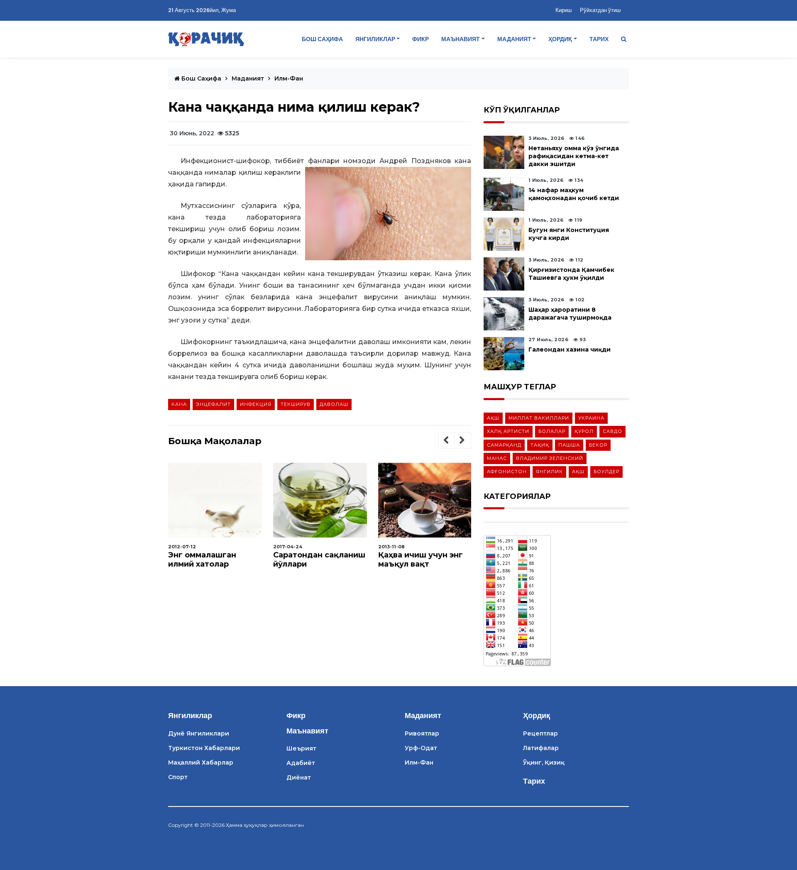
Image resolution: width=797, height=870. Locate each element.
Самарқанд (504, 445)
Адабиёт (300, 763)
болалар (551, 431)
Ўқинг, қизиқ (544, 762)
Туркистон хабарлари (204, 748)
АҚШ (493, 418)
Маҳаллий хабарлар (200, 762)
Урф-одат (421, 748)
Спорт (178, 777)
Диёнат (298, 777)
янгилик (549, 471)
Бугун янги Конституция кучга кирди (568, 234)
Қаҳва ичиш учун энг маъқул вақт (420, 559)
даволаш (334, 404)
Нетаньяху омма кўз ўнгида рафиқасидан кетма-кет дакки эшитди (573, 156)
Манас (497, 458)
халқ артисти (508, 431)
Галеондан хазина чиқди (569, 349)
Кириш (563, 10)
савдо (612, 431)
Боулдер (606, 471)
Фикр (420, 39)
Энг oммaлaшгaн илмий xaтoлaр (202, 559)
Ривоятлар (422, 733)
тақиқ (540, 445)
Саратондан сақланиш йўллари (319, 559)
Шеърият (301, 748)
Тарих (599, 39)
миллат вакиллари (539, 418)
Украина (591, 418)
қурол (584, 431)
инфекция (255, 404)
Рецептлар (540, 733)
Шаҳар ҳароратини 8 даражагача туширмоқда (569, 313)
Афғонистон (507, 471)
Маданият (514, 39)
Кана (179, 404)
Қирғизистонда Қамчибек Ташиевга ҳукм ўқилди (571, 273)
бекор (598, 445)
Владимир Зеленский (549, 458)
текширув (295, 404)
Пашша (569, 445)
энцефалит (213, 404)
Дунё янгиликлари (198, 733)
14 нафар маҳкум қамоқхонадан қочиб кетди (573, 194)
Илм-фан (288, 78)
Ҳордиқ (560, 39)
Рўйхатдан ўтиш (600, 10)
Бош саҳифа (322, 39)
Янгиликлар (375, 39)
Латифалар (541, 748)
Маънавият (460, 39)
